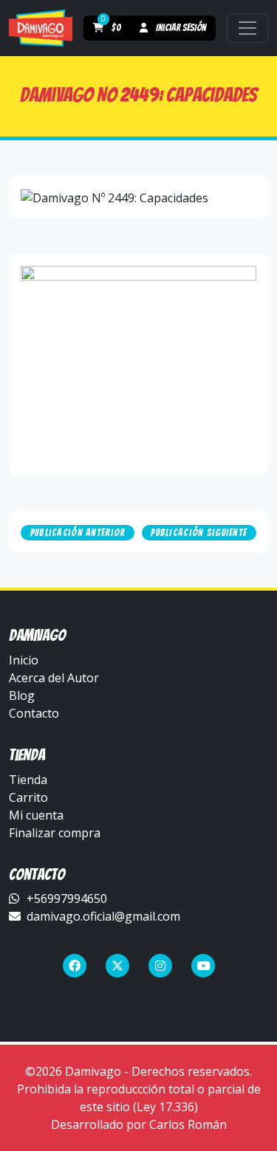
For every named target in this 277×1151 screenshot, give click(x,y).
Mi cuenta (36, 815)
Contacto (34, 713)
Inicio (23, 660)
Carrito (28, 797)
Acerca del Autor (54, 678)
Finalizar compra (54, 833)
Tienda (28, 780)
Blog (22, 695)
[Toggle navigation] (247, 28)
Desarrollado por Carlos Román (139, 1124)
